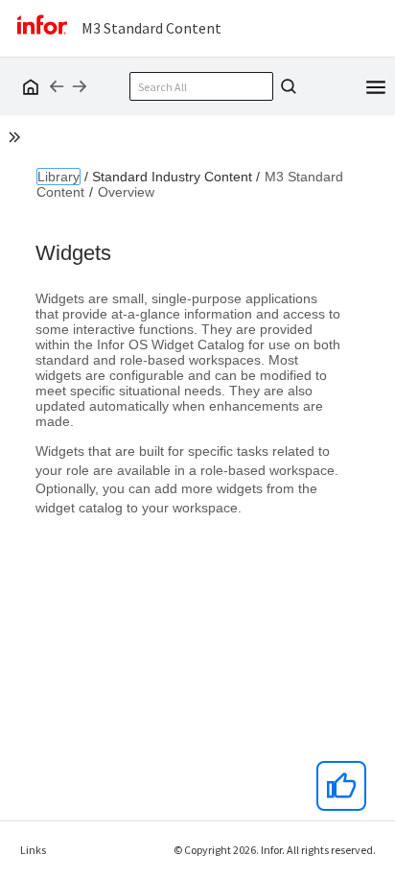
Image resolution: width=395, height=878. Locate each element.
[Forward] (79, 86)
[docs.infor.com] (27, 86)
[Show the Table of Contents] (17, 140)
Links (33, 849)
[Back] (56, 86)
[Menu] (376, 85)
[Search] (285, 86)
